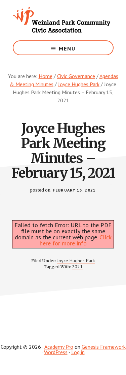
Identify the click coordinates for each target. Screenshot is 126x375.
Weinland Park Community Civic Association (63, 20)
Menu (67, 48)
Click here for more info (76, 240)
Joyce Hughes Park (76, 261)
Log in (78, 352)
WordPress (56, 352)
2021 (77, 267)
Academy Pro (58, 346)
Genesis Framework (104, 346)
